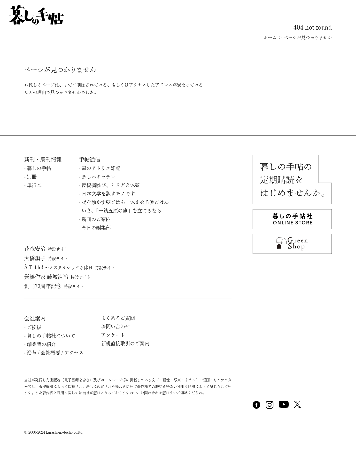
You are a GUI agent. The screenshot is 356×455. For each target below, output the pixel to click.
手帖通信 (89, 159)
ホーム (270, 37)
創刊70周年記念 (54, 286)
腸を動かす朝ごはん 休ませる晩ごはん (125, 202)
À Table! (69, 267)
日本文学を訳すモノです (108, 193)
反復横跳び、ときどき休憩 (111, 185)
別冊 (32, 176)
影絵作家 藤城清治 (57, 276)
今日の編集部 (96, 227)
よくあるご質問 (118, 318)
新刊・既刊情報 (43, 159)
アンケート (113, 335)
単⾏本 (34, 185)
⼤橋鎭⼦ (46, 258)
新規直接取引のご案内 (125, 343)
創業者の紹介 (41, 344)
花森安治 (46, 248)
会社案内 (35, 318)
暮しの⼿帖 (39, 168)
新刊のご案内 (96, 219)
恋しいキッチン (99, 176)
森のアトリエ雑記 (101, 168)
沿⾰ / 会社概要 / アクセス (55, 352)
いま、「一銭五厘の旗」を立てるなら (122, 210)
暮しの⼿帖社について (51, 335)
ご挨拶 (34, 327)
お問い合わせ (115, 326)
